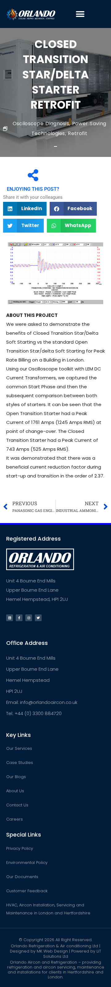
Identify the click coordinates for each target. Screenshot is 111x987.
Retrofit (77, 133)
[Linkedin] (9, 617)
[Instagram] (28, 617)
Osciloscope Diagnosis (41, 123)
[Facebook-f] (19, 617)
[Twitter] (38, 617)
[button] (80, 14)
